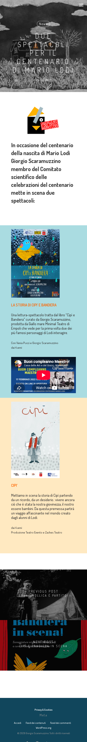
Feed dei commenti (60, 722)
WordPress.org (43, 727)
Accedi (17, 722)
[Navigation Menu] (81, 5)
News (43, 24)
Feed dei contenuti (36, 722)
